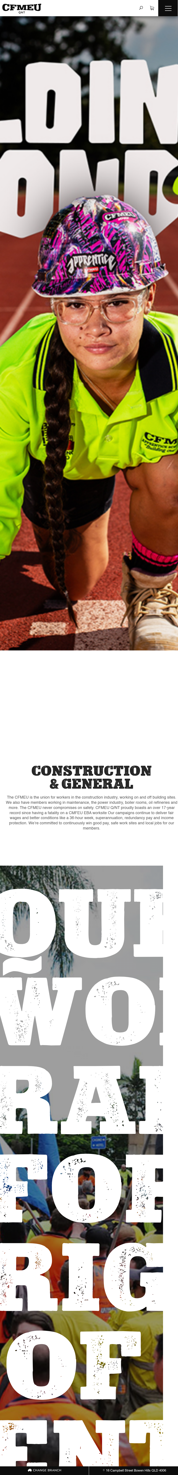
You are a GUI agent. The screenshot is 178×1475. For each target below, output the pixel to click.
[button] (168, 8)
